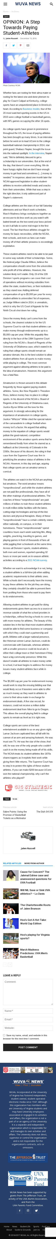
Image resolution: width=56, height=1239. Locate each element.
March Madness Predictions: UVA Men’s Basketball (34, 953)
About (9, 1229)
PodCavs (46, 1226)
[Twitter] (36, 1211)
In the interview (36, 153)
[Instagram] (28, 1211)
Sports (6, 16)
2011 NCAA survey (37, 560)
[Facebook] (19, 1211)
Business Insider (31, 109)
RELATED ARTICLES (12, 863)
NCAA (15, 799)
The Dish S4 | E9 (44, 811)
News (14, 1226)
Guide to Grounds (23, 1229)
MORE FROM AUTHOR (34, 863)
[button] (51, 4)
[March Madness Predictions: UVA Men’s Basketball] (11, 953)
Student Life (25, 1226)
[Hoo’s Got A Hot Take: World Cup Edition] (11, 923)
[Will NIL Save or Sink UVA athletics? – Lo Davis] (11, 893)
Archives (15, 11)
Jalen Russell (12, 38)
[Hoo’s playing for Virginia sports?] (11, 938)
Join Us (37, 1229)
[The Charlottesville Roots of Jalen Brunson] (11, 908)
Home (6, 11)
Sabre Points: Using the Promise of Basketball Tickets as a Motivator (15, 815)
